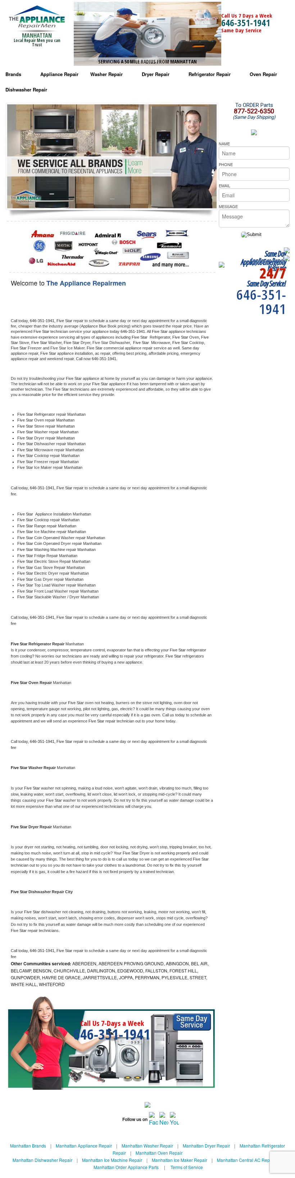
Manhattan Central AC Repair (246, 1160)
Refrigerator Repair (210, 74)
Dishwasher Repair (26, 89)
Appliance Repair (59, 74)
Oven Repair (263, 74)
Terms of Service (187, 1167)
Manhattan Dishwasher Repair (42, 1160)
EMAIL (224, 185)
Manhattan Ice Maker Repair (179, 1160)
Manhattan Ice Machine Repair (112, 1160)
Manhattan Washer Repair (147, 1145)
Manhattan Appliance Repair (84, 1145)
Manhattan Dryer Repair (206, 1145)
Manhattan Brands (28, 1145)
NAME (224, 143)
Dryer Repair (155, 74)
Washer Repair (106, 74)
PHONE (226, 164)
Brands (13, 74)
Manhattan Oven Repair (159, 1153)
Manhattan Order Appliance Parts (126, 1167)
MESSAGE (228, 206)
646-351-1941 (245, 23)
